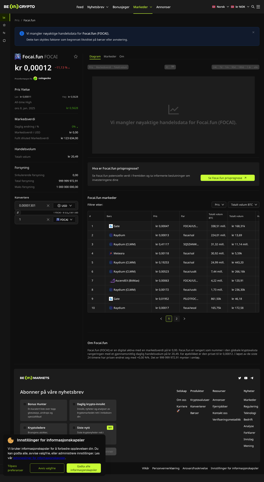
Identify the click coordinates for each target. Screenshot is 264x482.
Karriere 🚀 (182, 408)
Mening (249, 446)
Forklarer (249, 432)
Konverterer (198, 406)
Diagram (95, 56)
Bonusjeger (121, 7)
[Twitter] (240, 378)
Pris (17, 20)
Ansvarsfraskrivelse (195, 468)
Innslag (249, 439)
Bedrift (248, 419)
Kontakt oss (220, 413)
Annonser (163, 7)
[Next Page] (184, 319)
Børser (194, 413)
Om (121, 56)
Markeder (140, 7)
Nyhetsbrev (95, 7)
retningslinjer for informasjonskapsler (39, 458)
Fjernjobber (220, 406)
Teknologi (250, 413)
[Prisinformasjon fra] (42, 79)
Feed (80, 7)
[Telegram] (252, 378)
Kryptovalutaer (199, 400)
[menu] (5, 29)
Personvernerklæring (166, 468)
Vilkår (145, 468)
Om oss (181, 400)
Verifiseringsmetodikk (227, 419)
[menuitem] (5, 17)
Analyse (249, 426)
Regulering (251, 406)
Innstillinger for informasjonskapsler (235, 468)
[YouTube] (246, 378)
